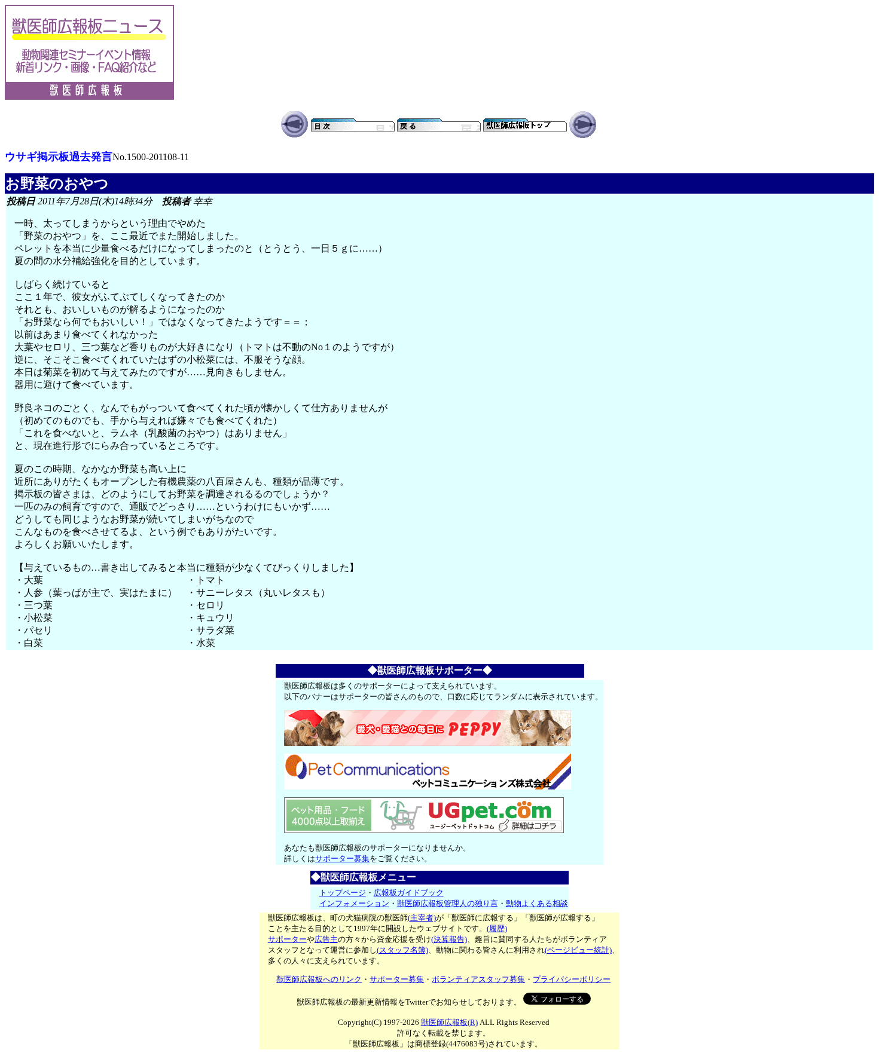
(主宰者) (422, 917)
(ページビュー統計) (578, 949)
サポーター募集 (342, 858)
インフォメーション (354, 903)
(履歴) (497, 928)
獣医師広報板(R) (449, 1022)
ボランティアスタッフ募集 (478, 979)
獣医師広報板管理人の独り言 (447, 903)
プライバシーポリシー (572, 979)
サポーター (287, 939)
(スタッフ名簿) (402, 949)
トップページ (342, 892)
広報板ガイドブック (409, 892)
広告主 (326, 939)
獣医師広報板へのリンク (319, 979)
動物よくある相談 (537, 903)
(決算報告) (449, 939)
